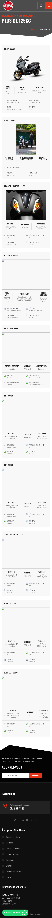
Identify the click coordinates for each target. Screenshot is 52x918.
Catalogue (10, 860)
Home (33, 29)
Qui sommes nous (14, 872)
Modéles (9, 843)
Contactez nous (12, 854)
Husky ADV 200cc (11, 328)
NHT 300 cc (8, 395)
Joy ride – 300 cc (11, 672)
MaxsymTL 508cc (11, 255)
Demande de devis (14, 849)
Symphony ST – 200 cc (13, 534)
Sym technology (13, 837)
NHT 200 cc (8, 465)
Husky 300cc (9, 49)
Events (9, 866)
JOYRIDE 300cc (10, 120)
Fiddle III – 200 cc (11, 603)
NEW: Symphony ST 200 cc (14, 186)
